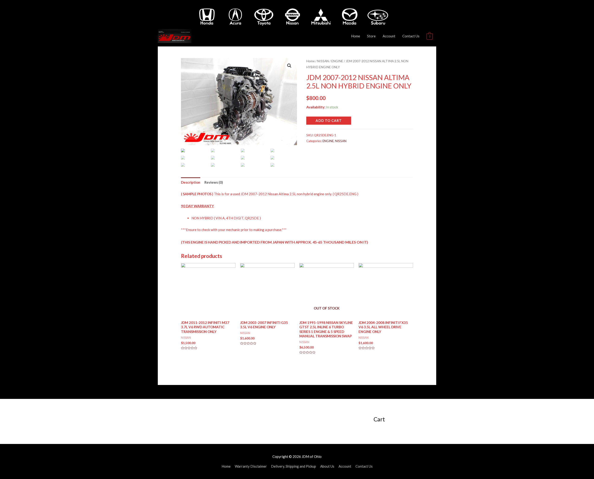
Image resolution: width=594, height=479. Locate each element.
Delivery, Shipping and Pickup (293, 466)
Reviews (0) (213, 182)
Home (355, 36)
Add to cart (329, 120)
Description (190, 182)
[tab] (190, 182)
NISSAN (323, 61)
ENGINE (337, 61)
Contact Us (411, 36)
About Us (327, 466)
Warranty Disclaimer (251, 466)
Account (389, 36)
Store (371, 36)
